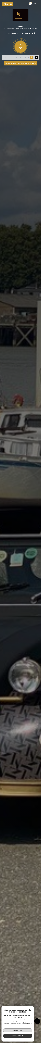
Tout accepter (17, 1036)
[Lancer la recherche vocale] (20, 46)
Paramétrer (17, 1030)
